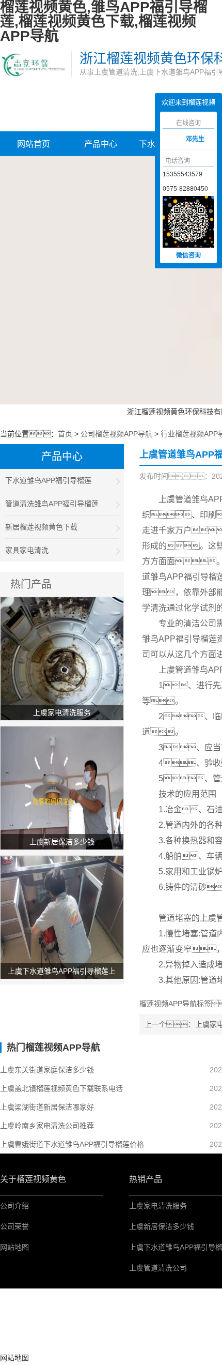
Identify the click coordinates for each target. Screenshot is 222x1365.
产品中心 (100, 144)
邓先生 (195, 139)
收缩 (147, 140)
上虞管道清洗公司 (158, 1268)
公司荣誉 (14, 1226)
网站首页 (33, 144)
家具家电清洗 (27, 550)
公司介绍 (14, 1206)
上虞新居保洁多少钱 (161, 1226)
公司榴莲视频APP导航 (116, 434)
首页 (65, 434)
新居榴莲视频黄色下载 (41, 527)
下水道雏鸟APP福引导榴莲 (48, 480)
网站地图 (14, 1247)
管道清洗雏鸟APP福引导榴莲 (52, 503)
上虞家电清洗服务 (158, 1206)
